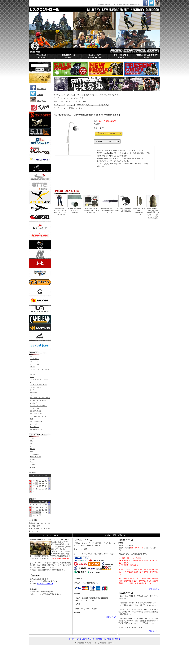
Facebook (41, 88)
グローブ (32, 366)
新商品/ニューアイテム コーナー (80, 108)
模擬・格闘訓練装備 (36, 421)
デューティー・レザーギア (38, 400)
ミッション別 (72, 98)
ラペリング (33, 403)
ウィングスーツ (34, 427)
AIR (31, 443)
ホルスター (33, 392)
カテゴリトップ (59, 95)
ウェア (32, 356)
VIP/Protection (34, 454)
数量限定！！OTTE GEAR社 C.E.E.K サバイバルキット (91, 210)
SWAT (32, 451)
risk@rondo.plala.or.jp (45, 584)
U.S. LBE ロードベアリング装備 (40, 398)
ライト (32, 382)
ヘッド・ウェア (34, 359)
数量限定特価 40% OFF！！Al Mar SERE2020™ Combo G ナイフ (110, 210)
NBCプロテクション (36, 413)
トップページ (74, 639)
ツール (32, 377)
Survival (32, 464)
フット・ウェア (34, 364)
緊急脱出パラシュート (37, 429)
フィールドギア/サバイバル (87, 95)
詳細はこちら (111, 617)
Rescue (32, 459)
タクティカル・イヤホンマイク (97, 105)
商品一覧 (91, 639)
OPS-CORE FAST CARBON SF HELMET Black (126, 210)
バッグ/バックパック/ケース (38, 384)
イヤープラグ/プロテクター (109, 95)
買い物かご (116, 639)
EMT (31, 419)
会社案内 (83, 639)
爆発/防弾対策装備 (35, 411)
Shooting (82, 101)
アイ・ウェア (34, 361)
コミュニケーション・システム (39, 379)
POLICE (32, 449)
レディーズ (33, 424)
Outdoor (32, 462)
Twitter (40, 94)
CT (31, 446)
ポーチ (32, 390)
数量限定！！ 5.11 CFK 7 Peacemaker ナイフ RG (139, 211)
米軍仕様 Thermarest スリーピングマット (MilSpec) (74, 210)
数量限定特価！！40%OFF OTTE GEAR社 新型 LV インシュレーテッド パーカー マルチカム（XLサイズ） (153, 213)
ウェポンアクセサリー (37, 408)
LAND (81, 98)
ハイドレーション (35, 387)
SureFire (80, 105)
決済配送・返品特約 (103, 639)
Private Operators (35, 456)
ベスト (32, 395)
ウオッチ (32, 374)
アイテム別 (71, 95)
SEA (31, 441)
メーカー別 (71, 105)
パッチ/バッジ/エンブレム (38, 416)
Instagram (41, 100)
